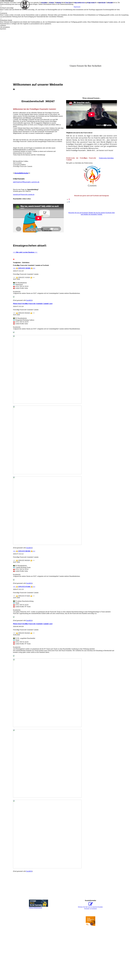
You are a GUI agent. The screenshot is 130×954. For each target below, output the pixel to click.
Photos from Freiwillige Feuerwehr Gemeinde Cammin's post (32, 303)
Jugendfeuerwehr (79, 2)
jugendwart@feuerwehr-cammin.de (23, 194)
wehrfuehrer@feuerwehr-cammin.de (26, 182)
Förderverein (91, 2)
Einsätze (58, 2)
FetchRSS (29, 300)
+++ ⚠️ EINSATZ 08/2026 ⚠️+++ (24, 551)
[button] (65, 25)
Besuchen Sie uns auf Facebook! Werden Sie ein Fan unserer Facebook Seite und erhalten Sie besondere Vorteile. (91, 213)
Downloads (102, 2)
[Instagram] (69, 199)
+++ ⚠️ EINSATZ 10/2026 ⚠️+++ (24, 268)
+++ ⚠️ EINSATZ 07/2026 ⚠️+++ (24, 586)
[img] (25, 5)
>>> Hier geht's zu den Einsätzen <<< (25, 252)
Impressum (77, 7)
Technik (51, 2)
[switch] (1, 11)
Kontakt (110, 2)
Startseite (44, 2)
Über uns (68, 2)
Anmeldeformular (21, 173)
